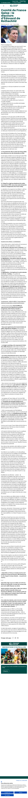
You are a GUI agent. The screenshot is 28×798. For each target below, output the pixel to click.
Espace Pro (22, 1)
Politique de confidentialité (21, 780)
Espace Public (15, 1)
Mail (18, 638)
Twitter (15, 638)
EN (25, 1)
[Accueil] (14, 6)
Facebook (13, 638)
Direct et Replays (17, 2)
